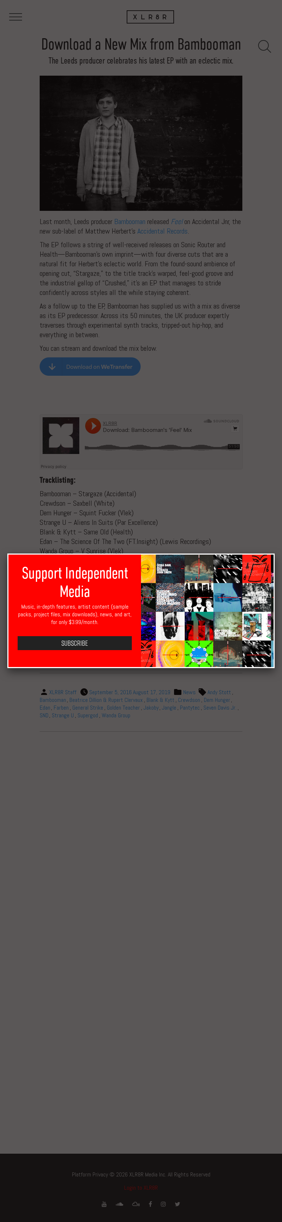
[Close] (274, 553)
